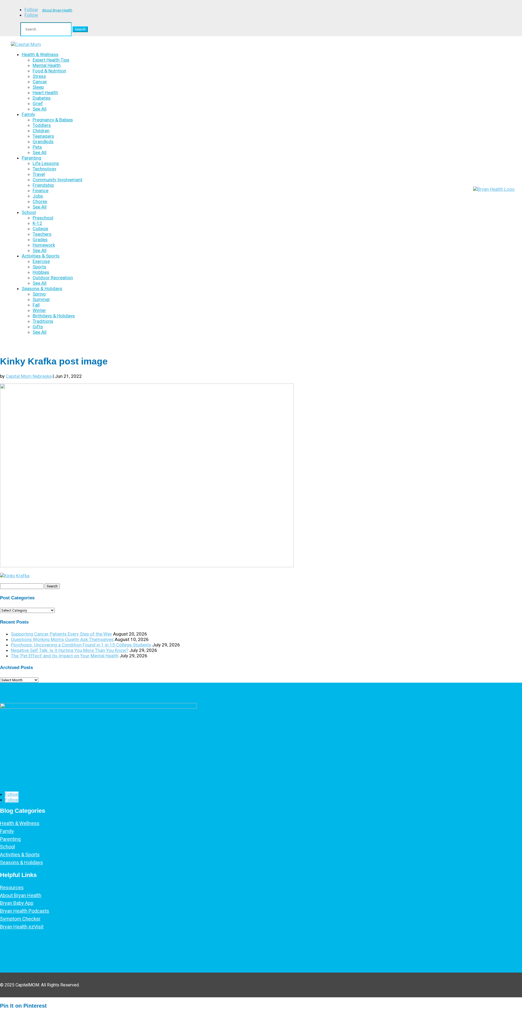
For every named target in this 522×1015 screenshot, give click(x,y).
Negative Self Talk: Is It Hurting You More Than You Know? (69, 650)
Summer (41, 299)
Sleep (38, 87)
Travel (39, 174)
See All (39, 109)
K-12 (37, 223)
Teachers (42, 234)
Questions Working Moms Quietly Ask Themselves (62, 639)
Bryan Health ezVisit (22, 927)
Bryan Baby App (16, 903)
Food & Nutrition (49, 70)
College (40, 228)
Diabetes (42, 98)
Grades (40, 239)
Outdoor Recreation (53, 277)
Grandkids (43, 141)
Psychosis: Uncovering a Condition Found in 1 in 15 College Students (81, 645)
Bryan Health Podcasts (24, 911)
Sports (39, 266)
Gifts (38, 326)
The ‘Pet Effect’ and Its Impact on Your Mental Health (65, 655)
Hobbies (41, 272)
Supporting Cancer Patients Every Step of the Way (61, 634)
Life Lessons (46, 163)
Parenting (31, 158)
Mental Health (47, 65)
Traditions (43, 321)
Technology (44, 168)
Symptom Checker (20, 919)
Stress (39, 76)
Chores (40, 201)
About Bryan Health (57, 10)
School (29, 212)
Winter (39, 310)
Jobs (38, 196)
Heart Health (45, 92)
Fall (36, 305)
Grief (38, 103)
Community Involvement (57, 179)
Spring (39, 294)
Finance (40, 190)
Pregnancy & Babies (53, 119)
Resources (12, 887)
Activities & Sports (41, 256)
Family (28, 114)
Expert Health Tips (51, 60)
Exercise (41, 261)
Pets (37, 147)
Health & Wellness (40, 54)
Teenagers (43, 136)
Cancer (40, 81)
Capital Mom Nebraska (29, 376)
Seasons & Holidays (42, 288)
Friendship (43, 185)
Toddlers (42, 125)
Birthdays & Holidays (54, 315)
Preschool (43, 217)
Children (41, 130)
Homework (44, 245)
